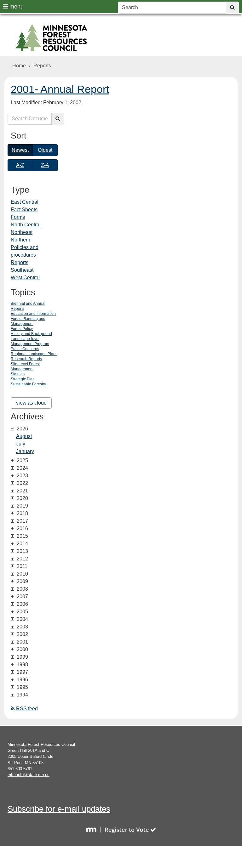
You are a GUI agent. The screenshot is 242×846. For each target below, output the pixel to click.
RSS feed (26, 708)
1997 (21, 672)
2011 (21, 566)
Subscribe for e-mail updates (59, 808)
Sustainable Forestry (28, 384)
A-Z (20, 165)
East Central (24, 202)
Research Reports (26, 359)
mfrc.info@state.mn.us (28, 774)
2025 (21, 460)
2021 (21, 490)
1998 (21, 664)
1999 (21, 657)
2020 (21, 498)
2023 (21, 475)
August (24, 436)
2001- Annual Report (60, 89)
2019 (21, 505)
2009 (21, 581)
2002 (21, 634)
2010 (21, 573)
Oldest (45, 150)
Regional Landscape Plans (34, 354)
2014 (21, 543)
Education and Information (33, 313)
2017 (21, 521)
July (20, 443)
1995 (21, 687)
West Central (25, 277)
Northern (20, 239)
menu (16, 6)
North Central (26, 224)
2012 (21, 558)
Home (19, 65)
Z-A (45, 165)
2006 (21, 604)
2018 (21, 513)
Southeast (22, 270)
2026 (21, 428)
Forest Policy (22, 328)
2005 (21, 611)
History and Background (31, 334)
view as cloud (31, 403)
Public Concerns (25, 349)
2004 (21, 619)
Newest (20, 150)
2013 (21, 551)
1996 (21, 679)
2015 (21, 536)
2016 (21, 528)
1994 (21, 694)
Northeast (21, 232)
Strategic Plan (23, 379)
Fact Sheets (24, 209)
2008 (21, 589)
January (25, 451)
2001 (21, 641)
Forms (18, 217)
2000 (21, 649)
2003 (21, 626)
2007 (21, 596)
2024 (21, 468)
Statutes (18, 374)
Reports (42, 65)
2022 (21, 483)
